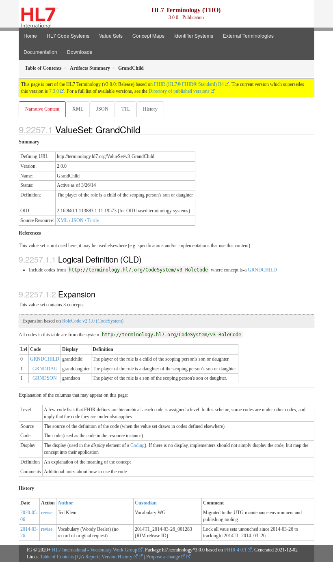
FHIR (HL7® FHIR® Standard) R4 (189, 84)
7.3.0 (54, 91)
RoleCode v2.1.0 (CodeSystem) (92, 321)
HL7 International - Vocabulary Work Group (94, 550)
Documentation (40, 51)
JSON (102, 109)
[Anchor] (144, 129)
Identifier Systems (193, 35)
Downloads (79, 51)
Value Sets (111, 35)
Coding (137, 445)
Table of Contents (57, 557)
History (150, 109)
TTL (125, 109)
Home (30, 35)
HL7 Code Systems (68, 35)
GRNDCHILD (262, 270)
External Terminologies (248, 35)
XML (77, 109)
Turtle (93, 220)
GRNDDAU (45, 369)
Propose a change (163, 557)
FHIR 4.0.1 (235, 550)
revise (46, 512)
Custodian (146, 503)
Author (65, 503)
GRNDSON (44, 378)
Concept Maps (148, 35)
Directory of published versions (179, 91)
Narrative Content (42, 109)
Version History (118, 557)
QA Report (87, 557)
